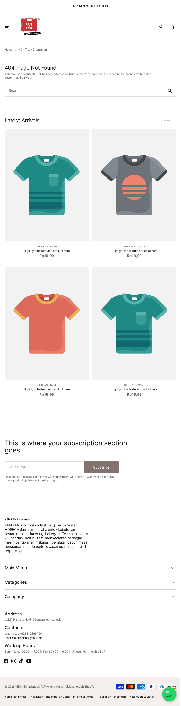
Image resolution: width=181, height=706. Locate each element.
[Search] (166, 91)
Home (8, 49)
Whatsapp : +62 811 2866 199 (23, 633)
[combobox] (82, 90)
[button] (10, 27)
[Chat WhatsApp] (166, 694)
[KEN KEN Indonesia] (29, 27)
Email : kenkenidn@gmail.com (23, 638)
